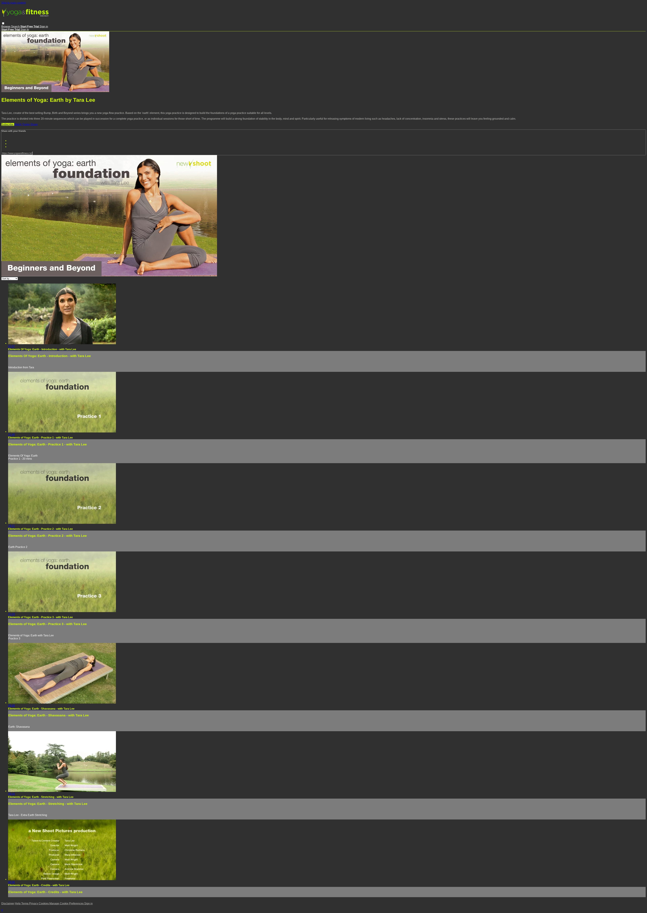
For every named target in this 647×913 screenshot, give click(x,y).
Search (15, 26)
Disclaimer (7, 903)
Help (18, 903)
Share (34, 124)
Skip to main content (13, 2)
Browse (6, 26)
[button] (3, 23)
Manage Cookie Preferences (66, 903)
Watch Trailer (22, 124)
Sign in (44, 26)
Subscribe (7, 124)
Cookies (44, 903)
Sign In (25, 29)
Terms (25, 903)
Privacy (34, 903)
